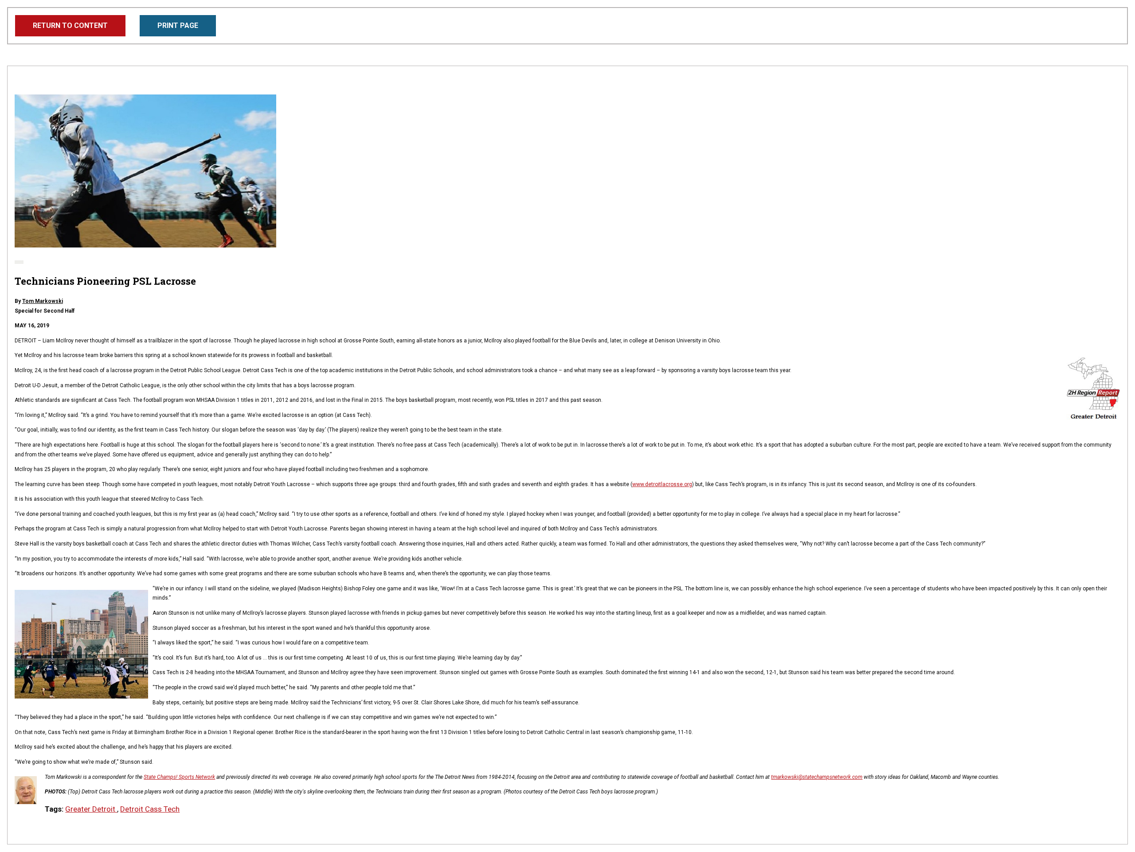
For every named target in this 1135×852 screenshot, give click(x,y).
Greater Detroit (91, 809)
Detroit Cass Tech (150, 809)
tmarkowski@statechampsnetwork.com (816, 777)
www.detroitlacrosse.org (662, 484)
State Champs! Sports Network (179, 777)
